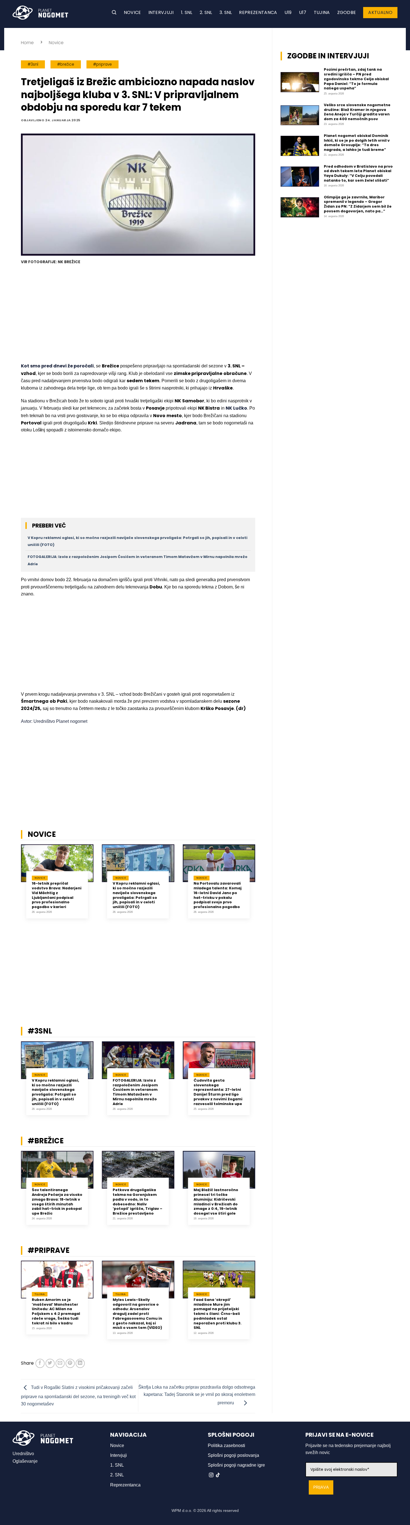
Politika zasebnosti (226, 1445)
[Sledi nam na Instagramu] (211, 1475)
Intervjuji (161, 12)
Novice (132, 12)
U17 (303, 12)
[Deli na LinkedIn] (80, 1363)
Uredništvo (23, 1453)
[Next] (262, 888)
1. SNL (186, 12)
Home (27, 42)
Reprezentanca (258, 12)
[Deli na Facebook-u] (40, 1363)
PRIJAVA (321, 1487)
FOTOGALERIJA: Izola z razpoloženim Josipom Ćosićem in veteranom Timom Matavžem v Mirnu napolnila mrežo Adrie (135, 1092)
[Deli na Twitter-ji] (50, 1363)
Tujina (322, 12)
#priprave (102, 64)
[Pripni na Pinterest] (70, 1363)
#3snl (33, 64)
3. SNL (226, 12)
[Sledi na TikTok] (218, 1475)
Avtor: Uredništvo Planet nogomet (54, 721)
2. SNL (206, 12)
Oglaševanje (25, 1461)
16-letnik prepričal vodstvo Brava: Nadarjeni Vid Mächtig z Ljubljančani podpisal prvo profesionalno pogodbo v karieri (56, 895)
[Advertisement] (138, 314)
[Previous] (14, 888)
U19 (288, 12)
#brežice (65, 64)
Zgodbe (346, 12)
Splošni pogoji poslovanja (233, 1455)
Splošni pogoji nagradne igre (236, 1465)
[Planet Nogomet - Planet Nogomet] (40, 13)
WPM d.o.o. (182, 1510)
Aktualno (380, 12)
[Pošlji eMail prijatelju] (60, 1363)
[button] (114, 12)
